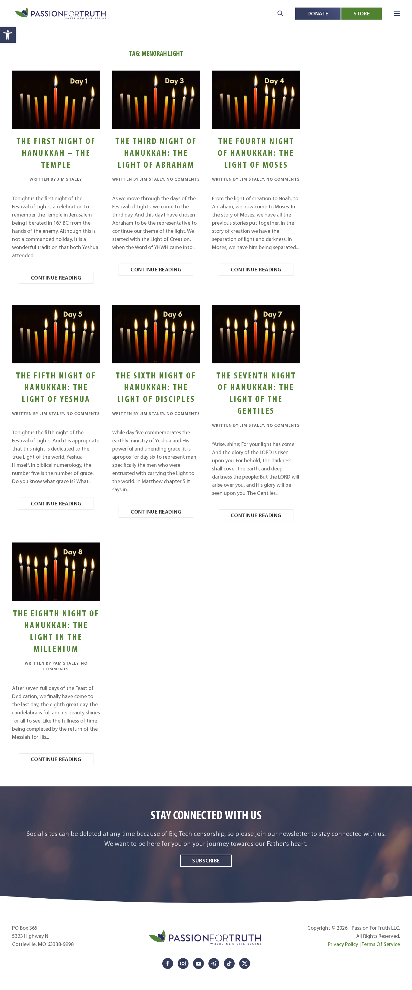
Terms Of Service (381, 944)
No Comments (183, 179)
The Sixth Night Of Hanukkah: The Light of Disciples (156, 387)
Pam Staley (65, 663)
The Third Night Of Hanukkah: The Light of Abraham (156, 152)
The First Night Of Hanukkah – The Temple (56, 152)
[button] (8, 35)
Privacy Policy (343, 944)
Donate (317, 13)
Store (361, 13)
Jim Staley (69, 179)
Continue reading (56, 277)
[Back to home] (61, 13)
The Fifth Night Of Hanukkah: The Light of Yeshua (56, 387)
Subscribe (206, 860)
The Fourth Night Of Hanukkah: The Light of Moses (256, 152)
